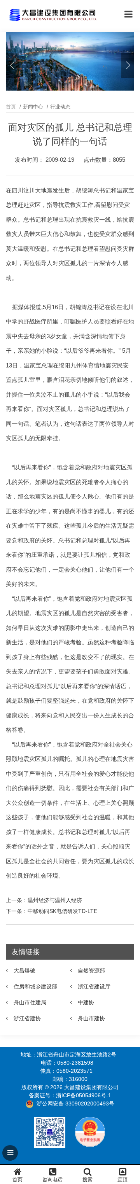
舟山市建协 (91, 1018)
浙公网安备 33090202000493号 (75, 1103)
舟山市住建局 (30, 1002)
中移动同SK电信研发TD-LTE (62, 911)
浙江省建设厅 (94, 986)
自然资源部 (91, 970)
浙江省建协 (27, 1018)
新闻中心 (33, 107)
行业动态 (60, 107)
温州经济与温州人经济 (55, 900)
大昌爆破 (24, 970)
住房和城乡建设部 (35, 986)
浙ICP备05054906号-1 (83, 1095)
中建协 (86, 1002)
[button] (127, 65)
